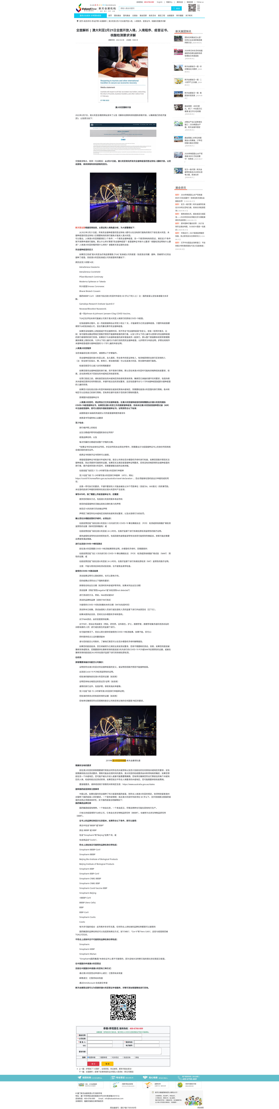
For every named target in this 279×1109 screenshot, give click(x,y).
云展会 (135, 15)
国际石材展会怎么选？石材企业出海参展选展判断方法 (193, 40)
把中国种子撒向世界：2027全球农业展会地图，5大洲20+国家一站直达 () (190, 226)
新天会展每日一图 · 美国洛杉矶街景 (193, 95)
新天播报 (179, 15)
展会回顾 (143, 15)
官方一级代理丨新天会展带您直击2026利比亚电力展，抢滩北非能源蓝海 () (190, 207)
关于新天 (188, 15)
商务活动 (152, 15)
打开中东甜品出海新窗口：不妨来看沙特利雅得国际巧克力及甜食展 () (190, 245)
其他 (137, 1057)
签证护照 (95, 21)
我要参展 (92, 1057)
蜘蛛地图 (190, 2)
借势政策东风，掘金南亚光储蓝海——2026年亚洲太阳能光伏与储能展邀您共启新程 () (190, 217)
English (159, 2)
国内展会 (126, 15)
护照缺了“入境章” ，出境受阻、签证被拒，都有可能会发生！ (109, 1069)
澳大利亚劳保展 (119, 760)
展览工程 (161, 15)
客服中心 (169, 2)
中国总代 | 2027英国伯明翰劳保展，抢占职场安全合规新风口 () (190, 236)
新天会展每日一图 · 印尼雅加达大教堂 (193, 69)
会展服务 (170, 15)
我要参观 (103, 1057)
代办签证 (115, 1057)
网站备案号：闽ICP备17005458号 (123, 1107)
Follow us (200, 2)
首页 (110, 15)
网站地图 (200, 1107)
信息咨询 (127, 1057)
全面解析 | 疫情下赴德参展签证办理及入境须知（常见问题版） (110, 1072)
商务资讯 (87, 21)
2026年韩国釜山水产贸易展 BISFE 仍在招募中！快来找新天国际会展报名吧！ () (190, 198)
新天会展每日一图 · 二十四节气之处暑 (193, 82)
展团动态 (180, 2)
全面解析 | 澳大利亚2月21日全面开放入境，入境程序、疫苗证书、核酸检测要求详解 (133, 21)
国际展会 (117, 15)
